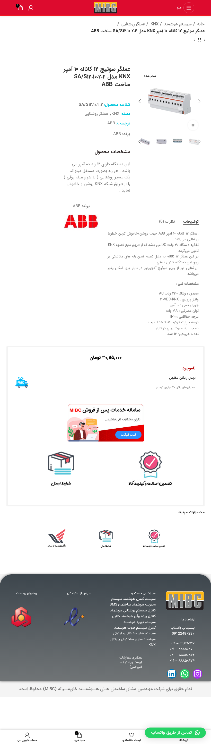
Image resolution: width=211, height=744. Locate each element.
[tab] (191, 222)
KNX (154, 24)
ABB (111, 123)
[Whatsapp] (184, 674)
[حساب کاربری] (31, 8)
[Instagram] (197, 674)
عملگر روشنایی (132, 24)
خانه (200, 24)
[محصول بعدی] (194, 40)
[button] (175, 733)
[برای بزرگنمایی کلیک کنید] (193, 125)
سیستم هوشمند (177, 24)
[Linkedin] (172, 674)
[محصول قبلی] (204, 40)
